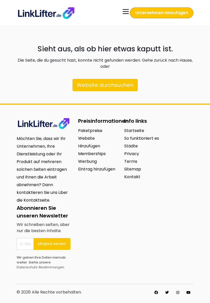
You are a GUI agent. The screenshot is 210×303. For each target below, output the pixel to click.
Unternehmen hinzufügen (161, 13)
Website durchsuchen (105, 85)
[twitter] (167, 292)
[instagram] (178, 292)
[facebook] (156, 292)
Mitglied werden (52, 243)
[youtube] (188, 292)
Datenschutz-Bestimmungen (40, 267)
